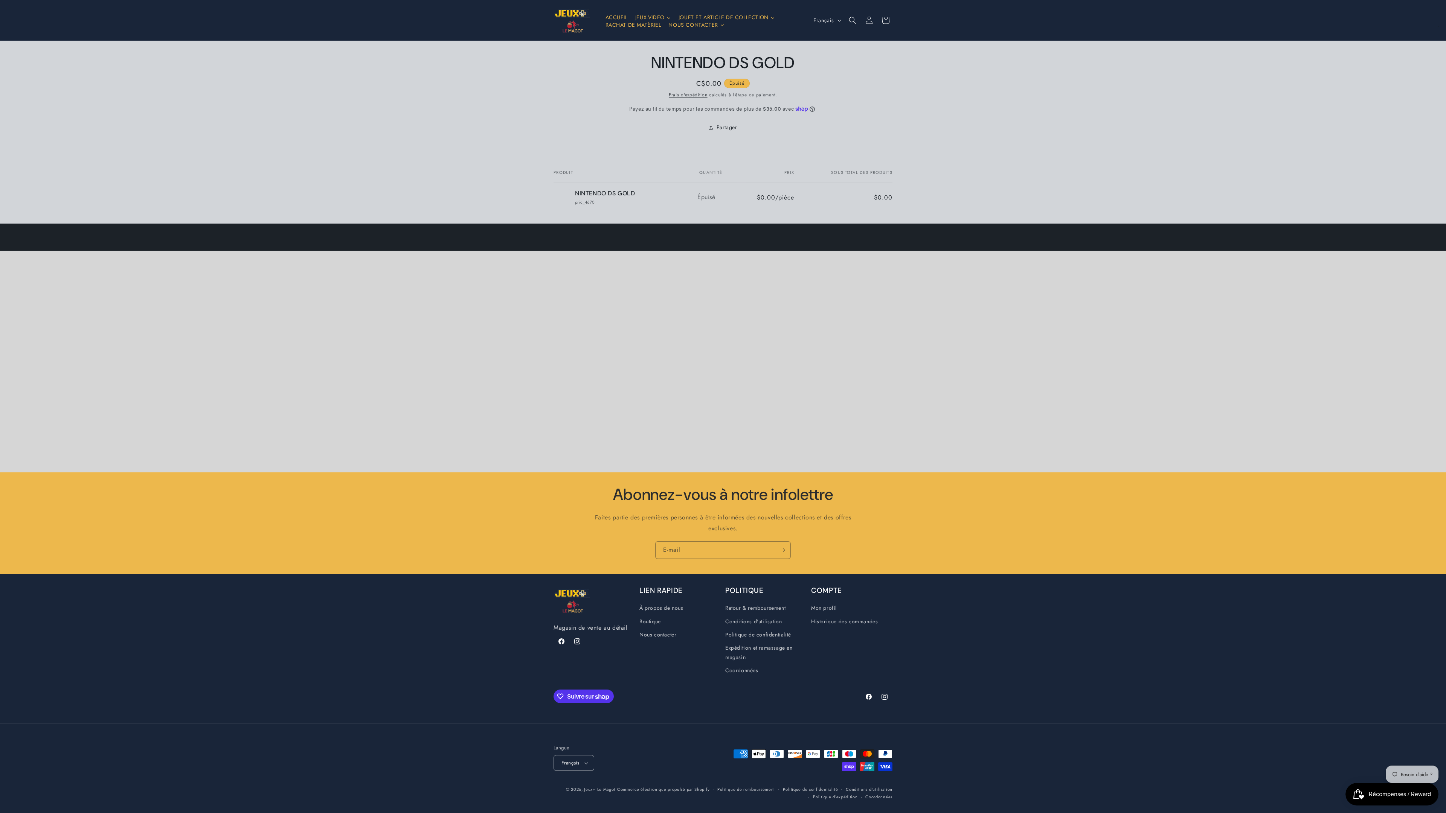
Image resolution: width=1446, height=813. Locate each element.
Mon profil (824, 608)
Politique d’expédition (835, 797)
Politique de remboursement (746, 789)
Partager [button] (727, 127)
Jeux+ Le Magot (599, 789)
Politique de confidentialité (758, 634)
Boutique (650, 621)
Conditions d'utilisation (753, 621)
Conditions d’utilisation (869, 789)
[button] (852, 20)
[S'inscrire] (782, 550)
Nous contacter (657, 634)
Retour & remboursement (755, 608)
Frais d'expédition (688, 94)
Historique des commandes (844, 621)
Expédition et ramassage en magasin (759, 652)
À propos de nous (661, 608)
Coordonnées (741, 670)
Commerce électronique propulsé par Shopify (663, 789)
